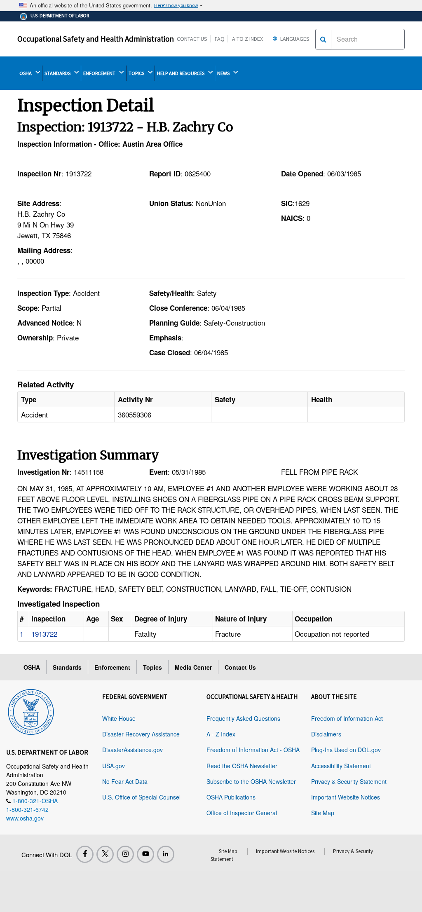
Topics (152, 667)
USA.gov (113, 766)
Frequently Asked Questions (243, 718)
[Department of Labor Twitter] (105, 854)
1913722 (44, 633)
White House (119, 718)
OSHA (26, 73)
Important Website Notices (345, 797)
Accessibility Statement (341, 766)
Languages (294, 38)
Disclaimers (326, 734)
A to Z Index (247, 38)
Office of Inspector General (241, 813)
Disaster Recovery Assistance (141, 734)
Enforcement (112, 667)
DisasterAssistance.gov (132, 750)
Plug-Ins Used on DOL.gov (346, 750)
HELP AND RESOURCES (181, 73)
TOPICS (137, 73)
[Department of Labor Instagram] (125, 854)
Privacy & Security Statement (349, 781)
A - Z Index (220, 734)
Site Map (322, 813)
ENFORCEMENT (100, 73)
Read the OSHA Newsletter (241, 766)
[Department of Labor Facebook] (85, 854)
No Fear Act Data (125, 781)
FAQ (220, 38)
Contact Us (192, 38)
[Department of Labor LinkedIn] (165, 854)
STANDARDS (58, 73)
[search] (323, 39)
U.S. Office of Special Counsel (141, 797)
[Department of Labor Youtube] (145, 854)
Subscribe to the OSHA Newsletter (251, 781)
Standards (67, 667)
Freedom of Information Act (347, 718)
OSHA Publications (231, 797)
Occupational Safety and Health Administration (95, 39)
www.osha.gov (25, 818)
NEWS (224, 73)
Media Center (193, 667)
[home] (31, 710)
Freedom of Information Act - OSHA (253, 750)
